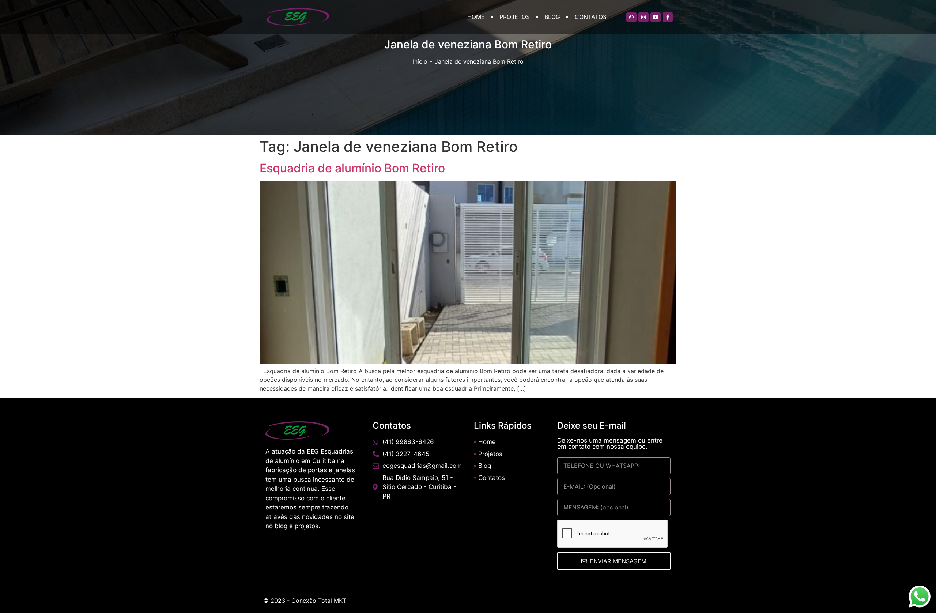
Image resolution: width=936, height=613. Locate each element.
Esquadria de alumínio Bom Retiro (352, 168)
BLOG (552, 16)
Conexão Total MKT (318, 600)
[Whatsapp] (631, 17)
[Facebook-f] (668, 17)
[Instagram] (643, 17)
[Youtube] (655, 17)
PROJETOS (514, 16)
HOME (476, 16)
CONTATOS (591, 16)
